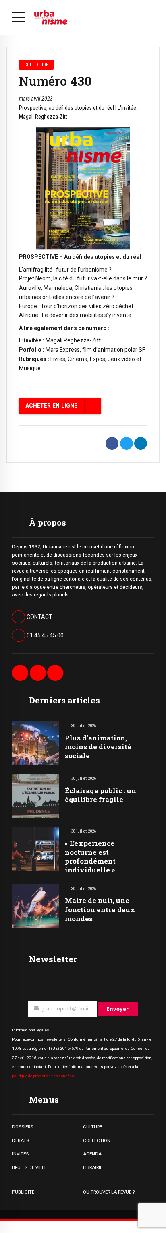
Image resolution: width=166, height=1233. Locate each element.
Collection (36, 64)
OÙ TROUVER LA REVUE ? (109, 1192)
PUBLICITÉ (23, 1192)
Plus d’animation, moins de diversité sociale (98, 746)
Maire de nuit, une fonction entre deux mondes (100, 909)
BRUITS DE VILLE (29, 1167)
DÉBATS (20, 1140)
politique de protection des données (43, 1076)
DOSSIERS (22, 1127)
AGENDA (92, 1154)
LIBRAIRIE (92, 1167)
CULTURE (92, 1127)
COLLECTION (96, 1140)
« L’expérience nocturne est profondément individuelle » (90, 856)
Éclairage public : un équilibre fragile (100, 795)
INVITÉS (20, 1154)
